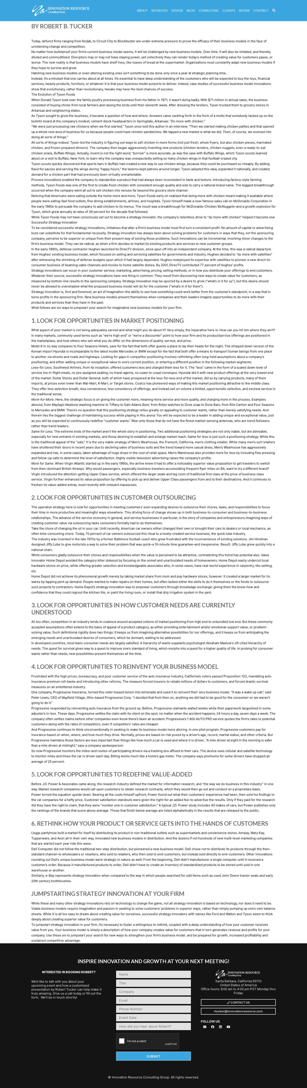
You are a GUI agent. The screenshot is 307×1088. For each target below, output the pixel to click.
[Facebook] (213, 1027)
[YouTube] (228, 1027)
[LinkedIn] (221, 1027)
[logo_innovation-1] (61, 10)
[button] (273, 10)
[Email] (205, 1027)
